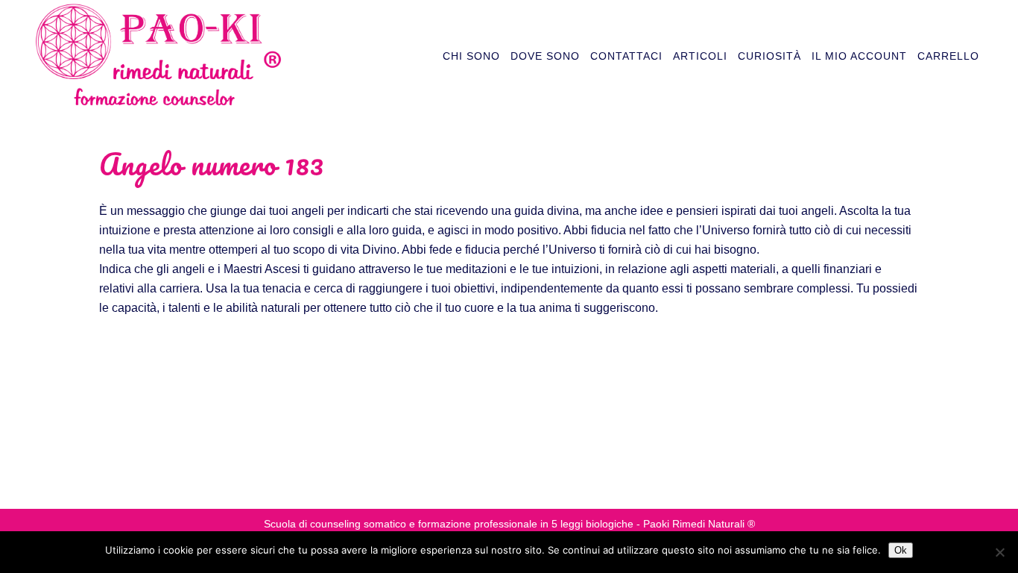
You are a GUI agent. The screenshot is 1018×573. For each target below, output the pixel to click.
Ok (900, 550)
